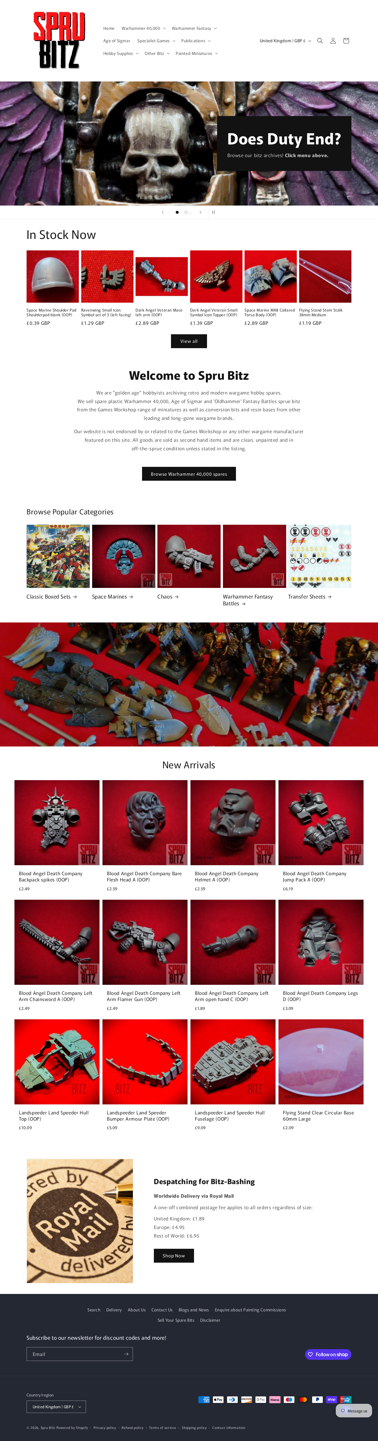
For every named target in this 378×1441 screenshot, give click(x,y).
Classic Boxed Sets (49, 596)
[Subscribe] (126, 1354)
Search (94, 1310)
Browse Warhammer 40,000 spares (189, 474)
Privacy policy (105, 1427)
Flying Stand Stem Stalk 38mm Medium (321, 313)
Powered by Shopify (72, 1427)
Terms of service (162, 1427)
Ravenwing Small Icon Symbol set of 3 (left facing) (106, 313)
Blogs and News (194, 1310)
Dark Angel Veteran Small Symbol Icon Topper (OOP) (213, 313)
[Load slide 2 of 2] (186, 212)
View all (189, 341)
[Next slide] (200, 212)
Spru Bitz (48, 1427)
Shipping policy (194, 1427)
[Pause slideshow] (215, 212)
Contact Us (162, 1310)
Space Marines (109, 596)
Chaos (164, 596)
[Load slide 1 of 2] (177, 212)
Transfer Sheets (306, 596)
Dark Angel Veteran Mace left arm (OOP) (159, 313)
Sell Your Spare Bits (176, 1320)
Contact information (228, 1427)
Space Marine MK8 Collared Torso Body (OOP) (270, 313)
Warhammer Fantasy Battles (248, 600)
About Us (137, 1310)
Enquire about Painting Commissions (250, 1310)
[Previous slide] (162, 212)
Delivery (114, 1310)
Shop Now (174, 1255)
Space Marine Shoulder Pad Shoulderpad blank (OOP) (51, 313)
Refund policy (132, 1427)
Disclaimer (210, 1320)
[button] (143, 28)
